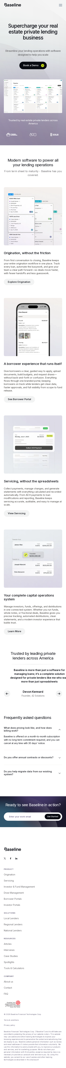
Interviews (9, 950)
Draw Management (14, 892)
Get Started (52, 816)
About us (8, 981)
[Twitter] (5, 858)
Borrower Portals (13, 898)
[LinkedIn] (16, 858)
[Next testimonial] (59, 693)
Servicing (9, 880)
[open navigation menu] (60, 5)
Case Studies (11, 956)
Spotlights (9, 962)
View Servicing (16, 513)
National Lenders (13, 930)
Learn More (14, 631)
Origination (9, 874)
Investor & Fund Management (19, 886)
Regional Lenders (13, 924)
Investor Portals (12, 905)
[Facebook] (11, 858)
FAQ (6, 993)
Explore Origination (19, 281)
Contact (8, 987)
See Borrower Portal (19, 399)
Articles (8, 944)
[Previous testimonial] (7, 693)
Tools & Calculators (14, 968)
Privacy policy (9, 1025)
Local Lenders (11, 918)
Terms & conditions (11, 1020)
